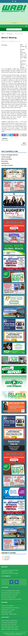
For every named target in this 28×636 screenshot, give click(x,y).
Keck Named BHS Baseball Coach (9, 622)
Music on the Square (6, 159)
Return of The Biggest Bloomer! (9, 155)
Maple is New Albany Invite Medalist (9, 629)
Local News (7, 556)
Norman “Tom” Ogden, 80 (7, 605)
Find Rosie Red (5, 163)
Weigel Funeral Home (15, 41)
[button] (26, 26)
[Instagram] (15, 1)
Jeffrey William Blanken (6, 612)
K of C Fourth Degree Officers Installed (10, 590)
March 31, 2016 (6, 41)
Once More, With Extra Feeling (8, 597)
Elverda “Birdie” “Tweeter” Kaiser (9, 614)
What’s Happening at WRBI (9, 151)
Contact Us (10, 571)
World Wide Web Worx (17, 634)
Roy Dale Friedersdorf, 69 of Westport (10, 607)
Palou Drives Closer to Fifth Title (9, 624)
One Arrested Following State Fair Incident (11, 599)
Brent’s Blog (4, 161)
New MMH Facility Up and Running (9, 595)
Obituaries (6, 559)
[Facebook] (12, 1)
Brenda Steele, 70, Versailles (8, 610)
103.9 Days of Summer (7, 165)
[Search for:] (14, 29)
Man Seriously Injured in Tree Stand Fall (10, 593)
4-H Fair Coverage (6, 157)
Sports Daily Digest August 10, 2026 (9, 627)
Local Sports (7, 558)
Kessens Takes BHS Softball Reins (9, 620)
